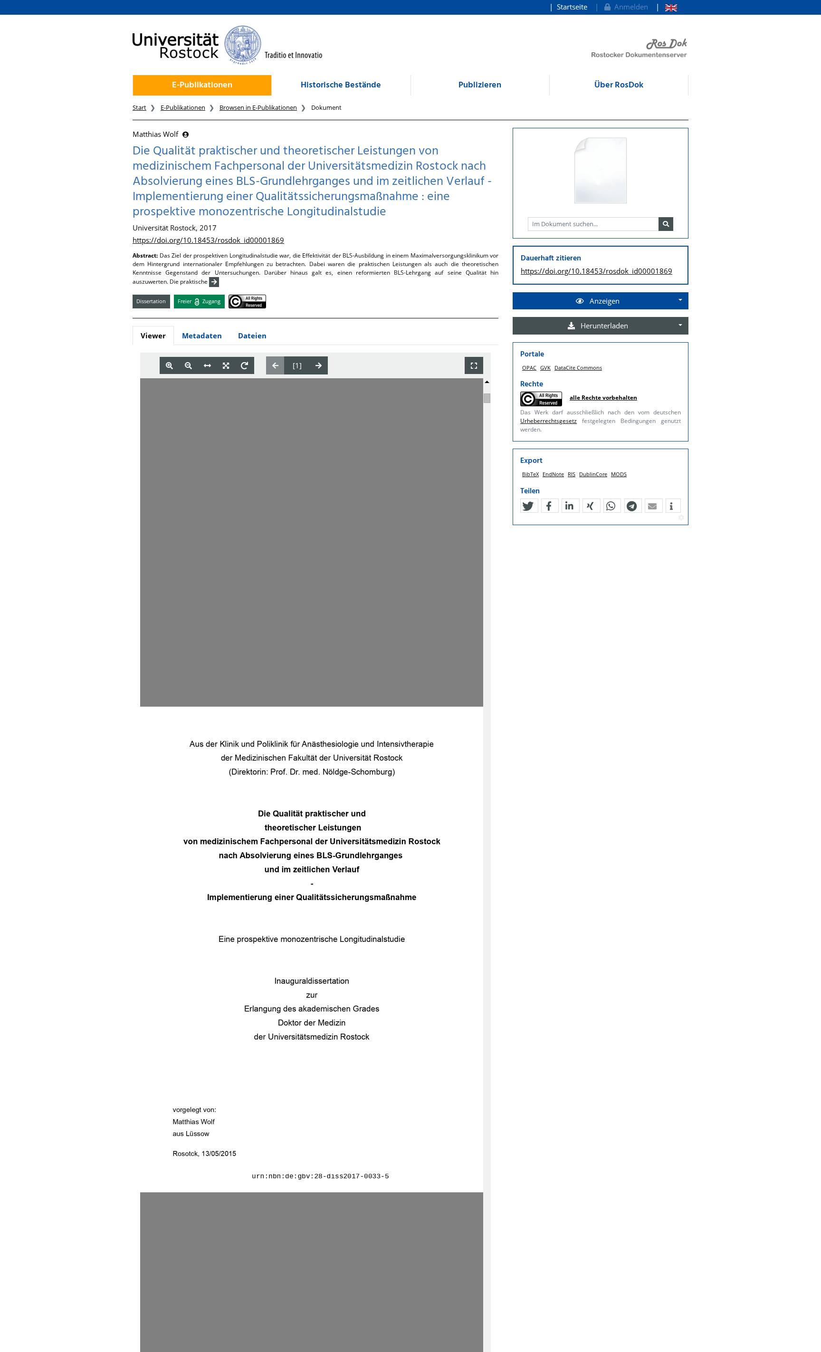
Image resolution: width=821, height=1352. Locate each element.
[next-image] (318, 365)
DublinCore (593, 474)
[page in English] (666, 7)
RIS (571, 474)
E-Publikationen (202, 85)
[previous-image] (275, 365)
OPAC (529, 367)
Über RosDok (618, 85)
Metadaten (202, 335)
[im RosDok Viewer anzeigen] (600, 171)
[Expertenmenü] (681, 518)
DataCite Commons (578, 367)
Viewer (153, 335)
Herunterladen (603, 325)
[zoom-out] (188, 365)
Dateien (252, 335)
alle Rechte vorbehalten (603, 397)
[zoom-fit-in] (226, 365)
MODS (619, 474)
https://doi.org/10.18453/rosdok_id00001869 (208, 240)
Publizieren (479, 85)
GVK (545, 367)
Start (139, 107)
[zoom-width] (207, 365)
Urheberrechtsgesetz (548, 421)
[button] (528, 506)
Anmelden (629, 6)
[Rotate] (244, 365)
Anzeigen (604, 301)
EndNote (553, 474)
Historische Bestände (341, 85)
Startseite (572, 6)
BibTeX (530, 474)
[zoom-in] (169, 365)
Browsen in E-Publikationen (258, 107)
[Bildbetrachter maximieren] (474, 365)
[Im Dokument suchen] (666, 224)
